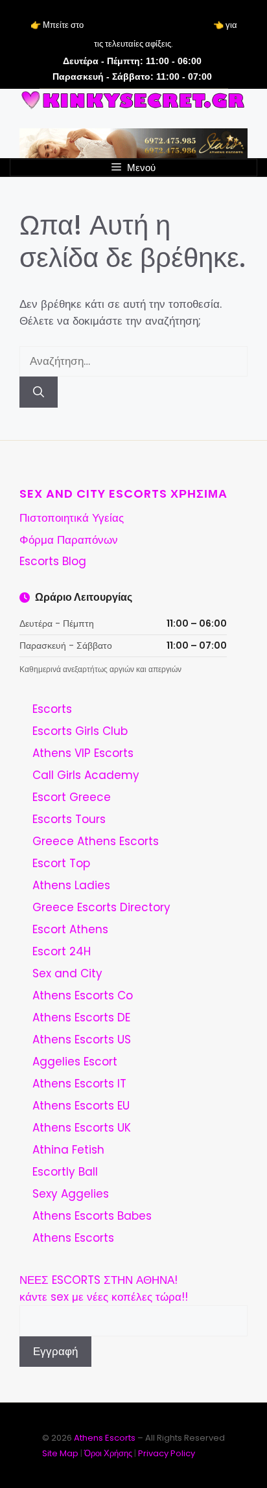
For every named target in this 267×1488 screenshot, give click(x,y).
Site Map (60, 1453)
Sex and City (67, 973)
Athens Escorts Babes (92, 1216)
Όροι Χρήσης (108, 1453)
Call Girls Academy (85, 775)
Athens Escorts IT (79, 1083)
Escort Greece (71, 797)
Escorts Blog (52, 561)
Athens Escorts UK (81, 1127)
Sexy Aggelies (70, 1194)
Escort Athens (70, 929)
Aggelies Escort (74, 1061)
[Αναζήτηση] (38, 392)
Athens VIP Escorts (83, 753)
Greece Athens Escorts (95, 841)
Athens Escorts (73, 1238)
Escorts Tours (69, 819)
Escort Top (61, 863)
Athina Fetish (68, 1149)
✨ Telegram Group (148, 25)
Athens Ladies (71, 885)
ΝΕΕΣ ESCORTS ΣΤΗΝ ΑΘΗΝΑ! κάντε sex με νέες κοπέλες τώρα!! (103, 1288)
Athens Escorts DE (81, 1017)
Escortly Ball (65, 1172)
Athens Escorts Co (82, 995)
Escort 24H (61, 951)
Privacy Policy (166, 1453)
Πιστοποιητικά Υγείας (71, 518)
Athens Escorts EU (81, 1105)
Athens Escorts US (81, 1039)
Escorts (52, 709)
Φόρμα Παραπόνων (68, 540)
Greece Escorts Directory (101, 907)
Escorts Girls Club (80, 731)
